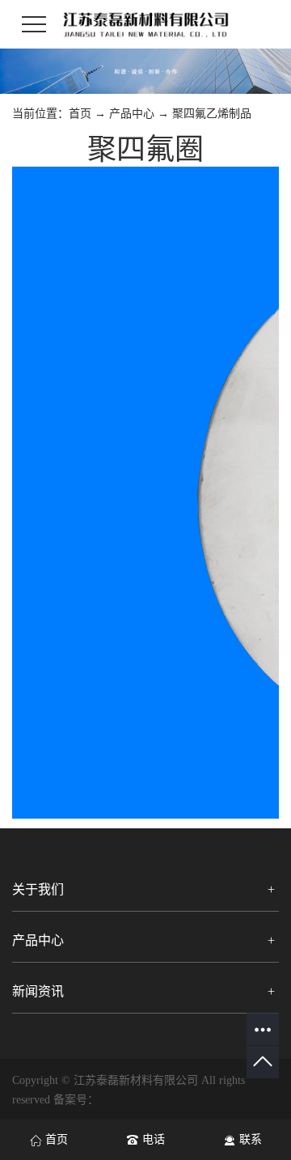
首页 (80, 114)
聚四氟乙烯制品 (211, 114)
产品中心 (131, 114)
